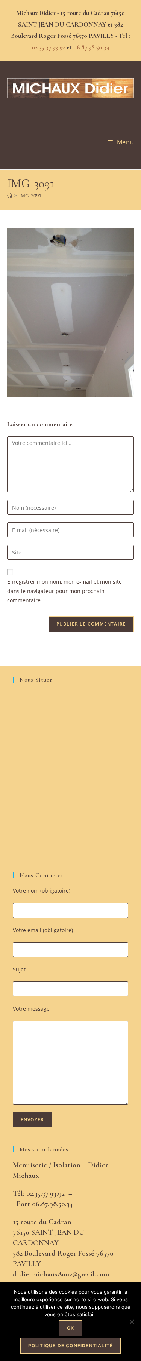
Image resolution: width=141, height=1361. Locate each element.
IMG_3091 (30, 195)
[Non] (131, 1321)
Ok (70, 1328)
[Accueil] (9, 195)
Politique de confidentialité (70, 1345)
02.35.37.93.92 (48, 47)
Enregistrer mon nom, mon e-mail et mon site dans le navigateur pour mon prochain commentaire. (64, 591)
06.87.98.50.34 (91, 47)
